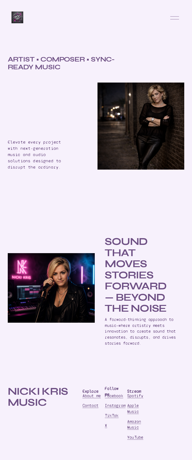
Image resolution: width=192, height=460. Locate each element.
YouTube (135, 437)
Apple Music (133, 408)
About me (91, 395)
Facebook (114, 395)
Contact (90, 405)
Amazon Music (134, 424)
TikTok (111, 415)
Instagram (115, 405)
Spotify (135, 395)
